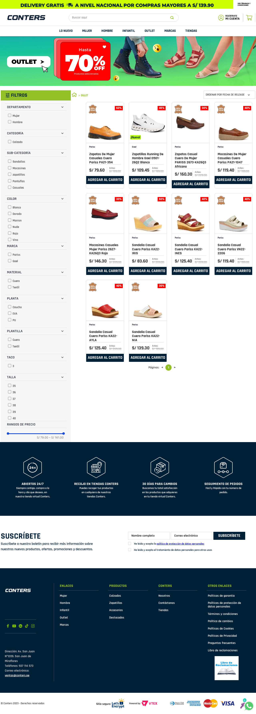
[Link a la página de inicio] (74, 95)
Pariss (16, 255)
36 (14, 392)
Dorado (17, 214)
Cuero (16, 281)
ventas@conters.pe (17, 675)
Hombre (17, 122)
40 (14, 418)
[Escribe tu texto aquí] (226, 668)
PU (14, 320)
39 (14, 412)
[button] (36, 107)
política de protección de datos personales (180, 544)
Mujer (16, 116)
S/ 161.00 (56, 437)
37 (14, 399)
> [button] (175, 367)
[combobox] (124, 18)
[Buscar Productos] (172, 17)
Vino (15, 240)
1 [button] (168, 367)
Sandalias (19, 162)
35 (14, 386)
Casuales (18, 188)
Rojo (15, 233)
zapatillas (19, 175)
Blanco (17, 207)
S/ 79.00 (42, 437)
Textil (16, 287)
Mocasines (19, 168)
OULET (84, 95)
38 (14, 405)
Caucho (17, 307)
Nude (16, 227)
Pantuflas (19, 181)
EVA (15, 314)
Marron (17, 220)
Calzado (18, 142)
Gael (15, 261)
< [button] (162, 367)
